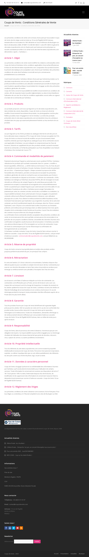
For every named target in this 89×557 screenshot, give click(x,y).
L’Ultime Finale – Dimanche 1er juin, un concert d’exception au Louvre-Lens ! (78, 55)
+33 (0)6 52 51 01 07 (19, 500)
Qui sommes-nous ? (10, 468)
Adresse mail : (9, 541)
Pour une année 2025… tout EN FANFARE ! (77, 70)
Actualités (74, 554)
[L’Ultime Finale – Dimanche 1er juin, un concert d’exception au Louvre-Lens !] (67, 53)
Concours (69, 88)
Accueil (6, 26)
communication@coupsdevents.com (31, 236)
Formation (69, 117)
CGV (5, 481)
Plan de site (8, 472)
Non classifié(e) (71, 127)
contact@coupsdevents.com (32, 3)
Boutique (82, 554)
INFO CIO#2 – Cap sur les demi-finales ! (19, 455)
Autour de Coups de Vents (74, 95)
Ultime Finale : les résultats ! (16, 443)
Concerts (69, 91)
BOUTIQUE (48, 3)
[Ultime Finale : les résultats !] (67, 43)
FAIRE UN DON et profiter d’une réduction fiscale (20, 486)
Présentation (64, 554)
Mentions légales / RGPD (12, 477)
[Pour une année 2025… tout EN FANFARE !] (67, 70)
